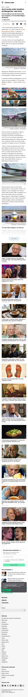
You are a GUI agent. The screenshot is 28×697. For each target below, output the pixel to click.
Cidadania (4, 628)
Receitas (4, 597)
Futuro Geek (5, 640)
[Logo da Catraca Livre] (8, 2)
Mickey (15, 82)
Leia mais (14, 238)
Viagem (7, 7)
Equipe (3, 677)
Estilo (3, 638)
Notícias (4, 652)
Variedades (5, 658)
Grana (3, 646)
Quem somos (5, 673)
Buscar (3, 608)
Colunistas (5, 602)
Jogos (3, 648)
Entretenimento (6, 636)
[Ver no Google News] (6, 23)
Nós (3, 650)
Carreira (4, 622)
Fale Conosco (5, 671)
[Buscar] (24, 610)
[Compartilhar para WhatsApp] (13, 23)
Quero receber (14, 565)
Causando (4, 626)
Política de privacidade (8, 675)
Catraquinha (5, 624)
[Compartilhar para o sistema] (24, 23)
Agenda (4, 600)
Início (3, 7)
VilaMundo (4, 662)
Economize (5, 632)
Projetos (4, 654)
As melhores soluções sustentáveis (11, 618)
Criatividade (5, 630)
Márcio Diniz (7, 19)
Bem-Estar (4, 620)
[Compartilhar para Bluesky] (17, 23)
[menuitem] (14, 598)
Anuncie (4, 669)
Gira (3, 644)
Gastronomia (5, 642)
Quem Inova (5, 656)
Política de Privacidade (11, 585)
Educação (4, 634)
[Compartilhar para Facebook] (21, 23)
